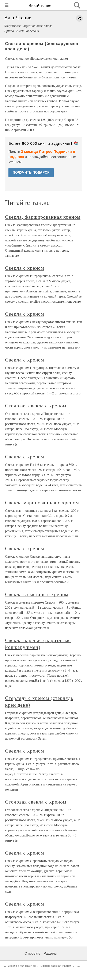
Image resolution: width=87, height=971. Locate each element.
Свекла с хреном (24, 267)
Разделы (50, 953)
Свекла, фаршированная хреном (42, 216)
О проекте (32, 953)
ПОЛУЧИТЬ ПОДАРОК (31, 172)
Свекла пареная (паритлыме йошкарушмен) (38, 643)
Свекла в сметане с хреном (36, 594)
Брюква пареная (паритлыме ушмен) (64, 965)
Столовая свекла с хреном (35, 405)
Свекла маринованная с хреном (42, 502)
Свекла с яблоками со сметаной (28, 965)
